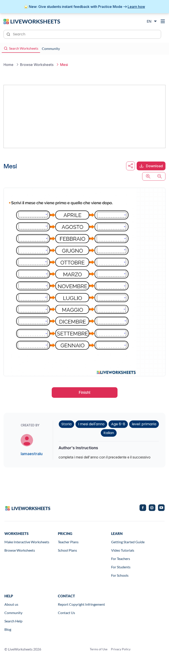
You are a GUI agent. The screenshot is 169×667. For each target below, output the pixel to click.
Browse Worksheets (19, 550)
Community (13, 613)
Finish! (84, 392)
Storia (66, 424)
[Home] (32, 21)
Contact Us (66, 613)
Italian (108, 432)
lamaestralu (31, 453)
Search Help (13, 621)
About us (11, 604)
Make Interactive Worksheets (26, 542)
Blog (7, 629)
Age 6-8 (118, 424)
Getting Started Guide (128, 542)
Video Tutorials (122, 550)
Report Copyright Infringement (81, 604)
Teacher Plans (68, 542)
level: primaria (144, 424)
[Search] (9, 34)
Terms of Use (98, 649)
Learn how (136, 6)
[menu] (162, 21)
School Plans (67, 550)
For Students (120, 567)
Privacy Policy (120, 649)
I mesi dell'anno (91, 424)
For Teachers (120, 558)
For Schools (120, 575)
